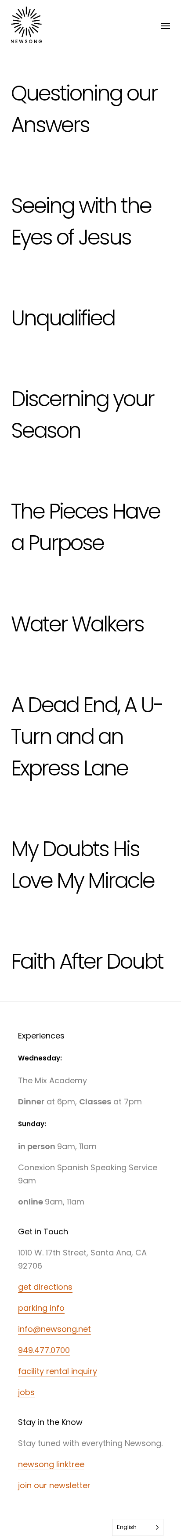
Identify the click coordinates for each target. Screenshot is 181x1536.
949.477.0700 (44, 1350)
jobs (26, 1392)
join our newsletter (54, 1485)
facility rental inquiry (57, 1371)
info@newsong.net (54, 1328)
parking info (41, 1307)
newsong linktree (51, 1464)
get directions (45, 1286)
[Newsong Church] (26, 26)
